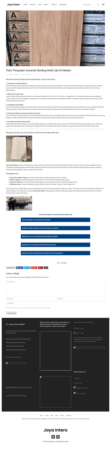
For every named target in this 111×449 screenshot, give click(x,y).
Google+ (34, 267)
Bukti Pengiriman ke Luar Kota (18, 387)
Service (32, 4)
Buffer (45, 267)
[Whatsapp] (58, 437)
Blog (40, 4)
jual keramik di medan (12, 74)
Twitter (27, 267)
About (46, 4)
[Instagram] (53, 437)
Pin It (41, 267)
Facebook (20, 267)
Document (63, 4)
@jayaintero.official (82, 388)
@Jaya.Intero (78, 383)
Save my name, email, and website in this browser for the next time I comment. (29, 307)
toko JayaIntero (81, 393)
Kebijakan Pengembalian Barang (16, 395)
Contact (54, 4)
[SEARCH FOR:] (91, 4)
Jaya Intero (77, 378)
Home (25, 4)
